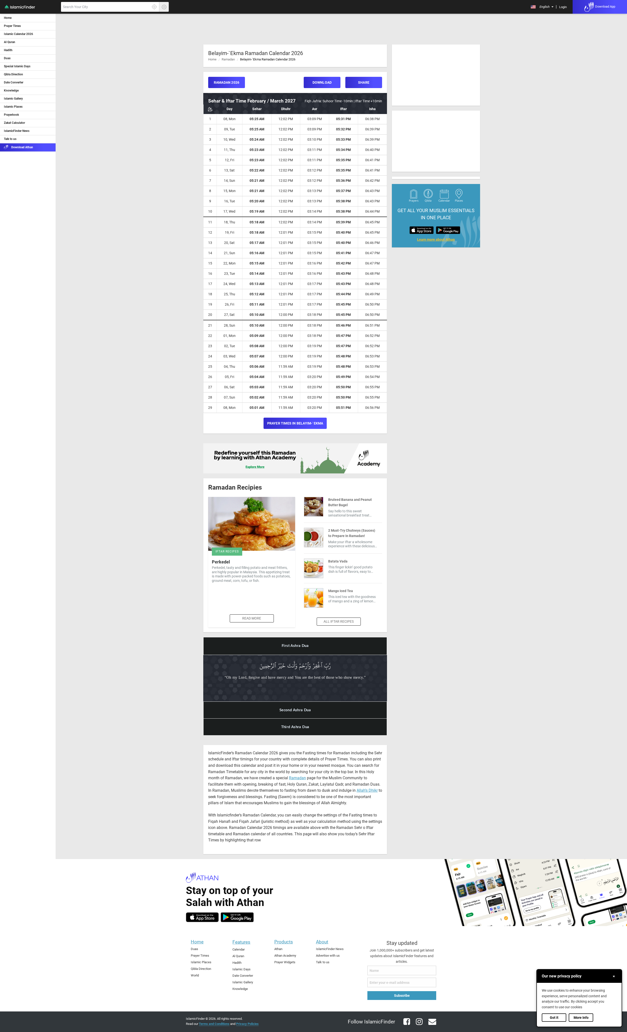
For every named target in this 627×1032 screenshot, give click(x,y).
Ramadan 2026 (226, 82)
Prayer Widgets (284, 962)
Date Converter (13, 82)
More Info (581, 1018)
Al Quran (9, 42)
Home (8, 18)
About (322, 942)
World (195, 975)
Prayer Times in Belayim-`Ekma (295, 423)
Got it (554, 1018)
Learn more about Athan (436, 240)
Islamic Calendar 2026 (18, 34)
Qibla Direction (13, 74)
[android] (237, 917)
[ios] (202, 917)
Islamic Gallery (13, 98)
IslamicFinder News (16, 131)
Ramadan (228, 59)
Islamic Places (13, 106)
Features (241, 942)
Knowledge (11, 90)
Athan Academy (285, 955)
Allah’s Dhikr (367, 790)
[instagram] (417, 1024)
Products (283, 942)
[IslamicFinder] (30, 9)
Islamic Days (241, 969)
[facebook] (404, 1024)
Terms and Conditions (214, 1024)
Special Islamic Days (17, 66)
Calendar (238, 949)
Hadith (8, 50)
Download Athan (22, 147)
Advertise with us (328, 955)
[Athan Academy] (295, 458)
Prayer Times (12, 26)
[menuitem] (542, 6)
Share (363, 82)
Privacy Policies (247, 1024)
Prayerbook (11, 114)
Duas (7, 58)
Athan (278, 949)
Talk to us (10, 139)
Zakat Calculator (14, 123)
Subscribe (402, 996)
